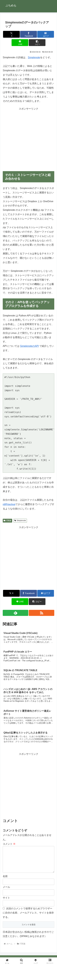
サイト (6, 897)
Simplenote (34, 57)
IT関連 (8, 520)
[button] (37, 42)
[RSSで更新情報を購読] (41, 613)
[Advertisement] (28, 139)
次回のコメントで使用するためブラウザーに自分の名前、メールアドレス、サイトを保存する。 (28, 913)
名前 (5, 876)
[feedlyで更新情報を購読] (15, 613)
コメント (9, 844)
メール (6, 887)
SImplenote (21, 520)
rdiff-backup (9, 504)
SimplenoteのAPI (29, 346)
